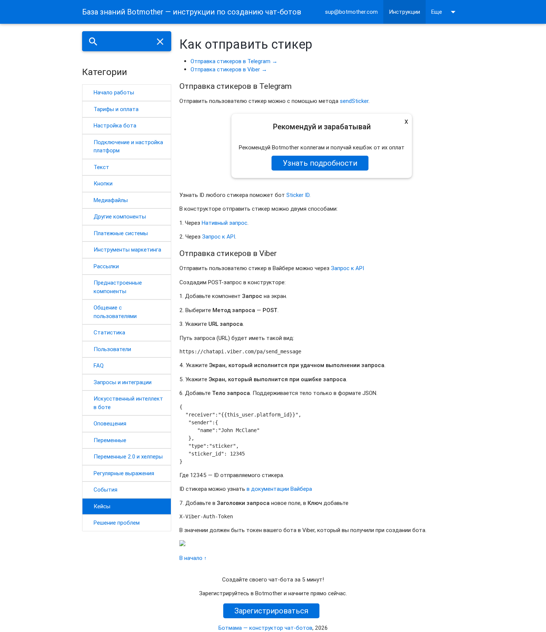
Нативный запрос (224, 222)
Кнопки (103, 183)
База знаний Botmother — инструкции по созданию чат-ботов (191, 11)
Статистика (109, 332)
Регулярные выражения (124, 473)
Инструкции (404, 11)
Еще (445, 11)
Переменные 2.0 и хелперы (128, 456)
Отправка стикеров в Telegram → (234, 61)
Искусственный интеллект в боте (128, 403)
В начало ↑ (193, 557)
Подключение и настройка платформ (128, 146)
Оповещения (110, 423)
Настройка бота (115, 125)
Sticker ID (297, 194)
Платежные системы (121, 233)
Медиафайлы (111, 200)
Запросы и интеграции (123, 382)
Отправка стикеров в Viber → (229, 69)
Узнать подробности (320, 163)
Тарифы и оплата (116, 109)
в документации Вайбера (279, 488)
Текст (101, 167)
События (105, 489)
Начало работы (114, 92)
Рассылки (106, 266)
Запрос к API (218, 236)
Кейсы (102, 506)
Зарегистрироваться (271, 610)
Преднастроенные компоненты (118, 287)
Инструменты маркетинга (127, 249)
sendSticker (354, 100)
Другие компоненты (120, 216)
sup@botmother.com (351, 11)
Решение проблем (117, 522)
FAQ (99, 365)
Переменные (110, 440)
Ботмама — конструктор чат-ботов (265, 627)
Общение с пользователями (115, 312)
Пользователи (112, 349)
